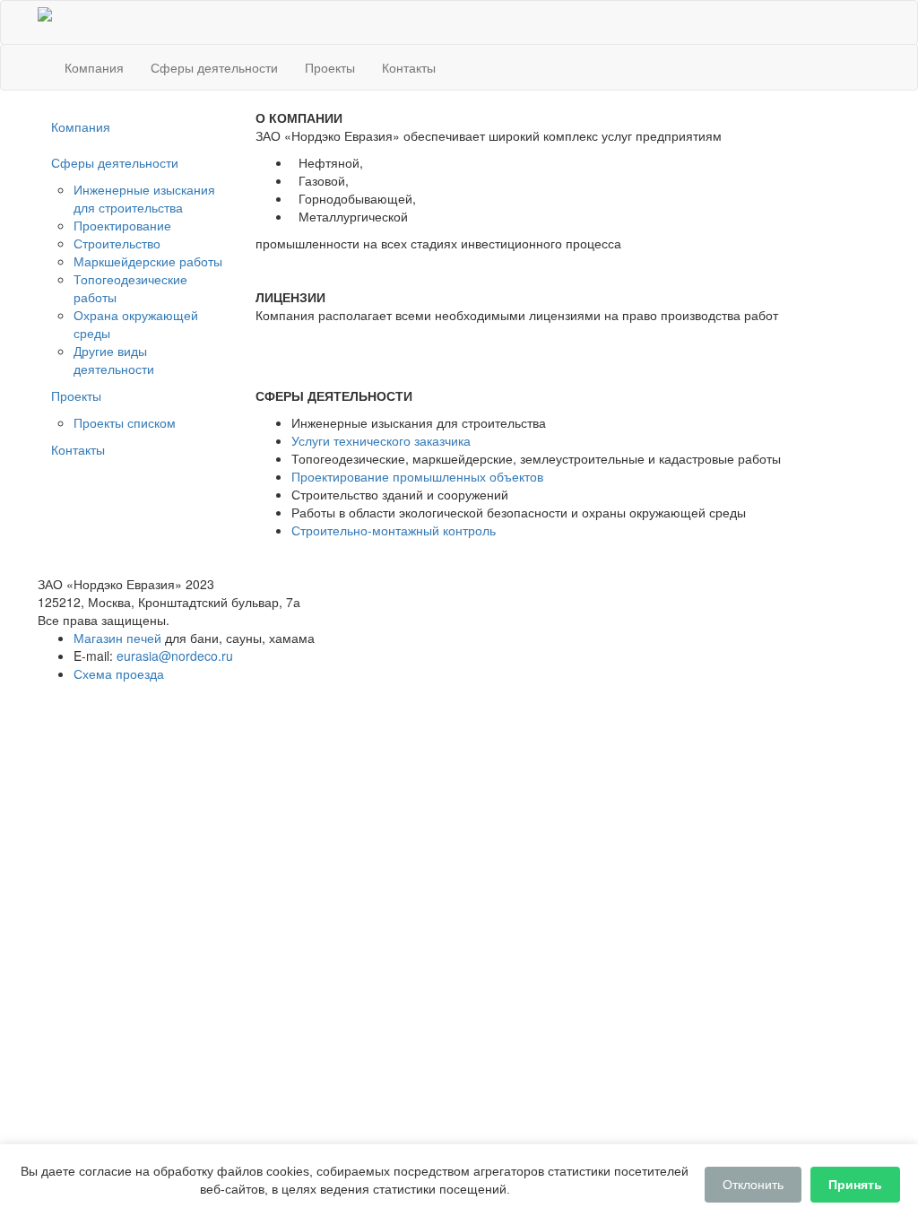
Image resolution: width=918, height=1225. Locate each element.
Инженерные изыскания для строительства (144, 198)
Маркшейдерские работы (148, 261)
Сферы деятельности (214, 67)
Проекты (330, 67)
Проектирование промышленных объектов (417, 476)
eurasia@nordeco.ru (175, 656)
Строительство (117, 243)
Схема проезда (119, 673)
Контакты (409, 67)
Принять (855, 1184)
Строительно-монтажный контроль (393, 530)
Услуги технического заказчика (381, 440)
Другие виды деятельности (114, 360)
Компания (94, 67)
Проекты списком (125, 422)
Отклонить (753, 1184)
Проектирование (122, 225)
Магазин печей (117, 638)
